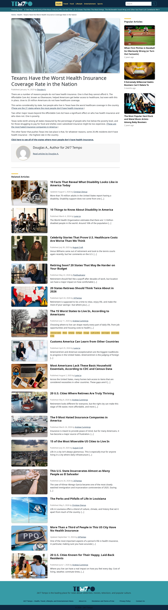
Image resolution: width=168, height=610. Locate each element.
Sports (100, 4)
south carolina (95, 333)
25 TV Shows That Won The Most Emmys (88, 9)
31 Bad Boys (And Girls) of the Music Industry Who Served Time (48, 9)
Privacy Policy (125, 601)
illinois (65, 333)
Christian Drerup (80, 192)
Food (72, 4)
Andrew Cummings (80, 321)
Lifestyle (79, 4)
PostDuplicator (79, 275)
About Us (82, 601)
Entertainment (90, 4)
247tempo (77, 298)
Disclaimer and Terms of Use (103, 601)
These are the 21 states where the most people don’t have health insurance (47, 108)
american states (56, 333)
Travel (65, 4)
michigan (79, 333)
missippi (86, 333)
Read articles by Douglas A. (46, 153)
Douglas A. (41, 89)
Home (13, 15)
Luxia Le (77, 216)
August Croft (78, 247)
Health (58, 4)
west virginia (106, 333)
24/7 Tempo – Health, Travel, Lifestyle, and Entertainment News (48, 601)
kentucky (71, 333)
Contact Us (140, 601)
